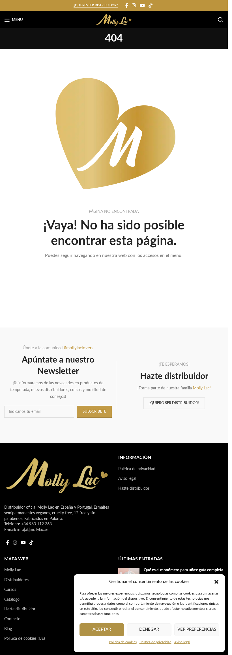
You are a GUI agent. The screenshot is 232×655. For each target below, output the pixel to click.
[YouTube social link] (142, 5)
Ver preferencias (196, 629)
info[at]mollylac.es (32, 530)
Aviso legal (182, 642)
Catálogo (12, 600)
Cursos (10, 590)
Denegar (149, 629)
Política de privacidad (155, 642)
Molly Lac (12, 570)
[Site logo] (114, 20)
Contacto (12, 619)
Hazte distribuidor (133, 489)
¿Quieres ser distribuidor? (96, 5)
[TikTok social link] (150, 5)
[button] (216, 582)
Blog (8, 629)
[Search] (220, 19)
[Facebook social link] (126, 5)
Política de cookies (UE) (24, 639)
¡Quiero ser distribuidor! (174, 403)
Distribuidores (16, 580)
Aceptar (102, 629)
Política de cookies (123, 642)
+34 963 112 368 (36, 524)
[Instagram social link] (134, 5)
